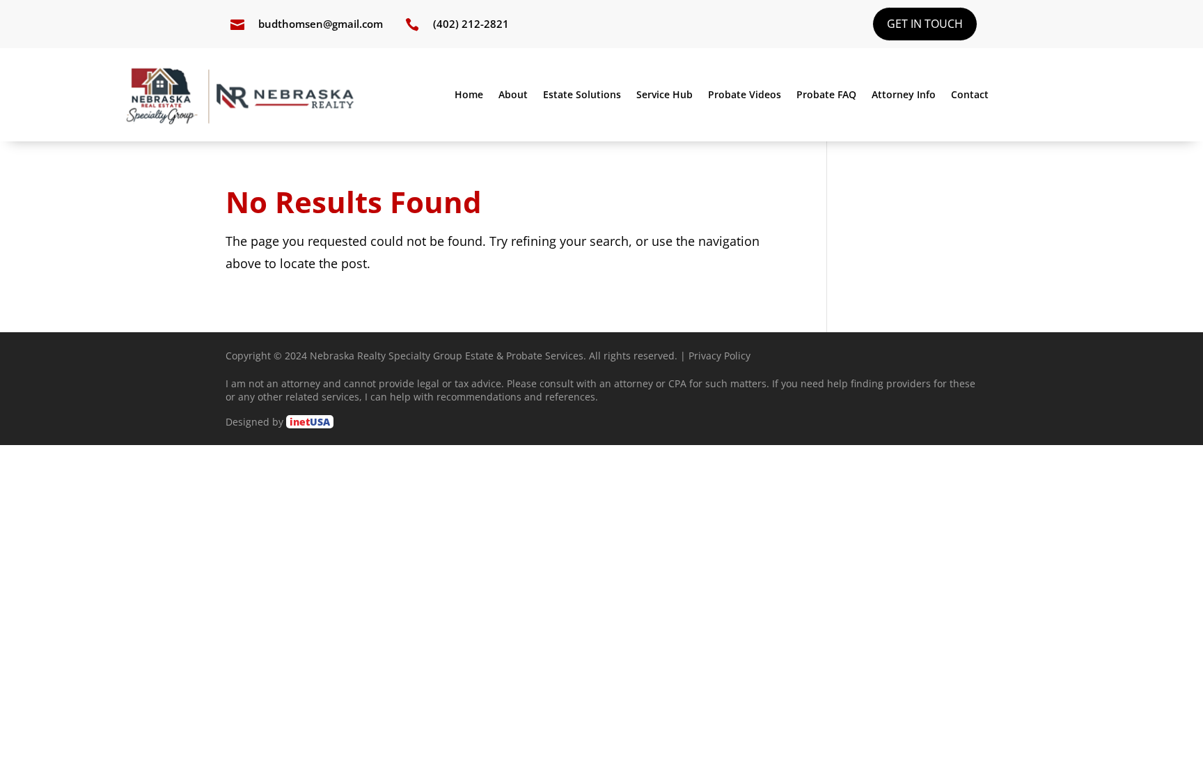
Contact (970, 95)
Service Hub (664, 95)
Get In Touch (925, 23)
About (513, 95)
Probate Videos (744, 95)
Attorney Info (904, 95)
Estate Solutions (582, 95)
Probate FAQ (826, 95)
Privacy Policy (719, 355)
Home (469, 95)
